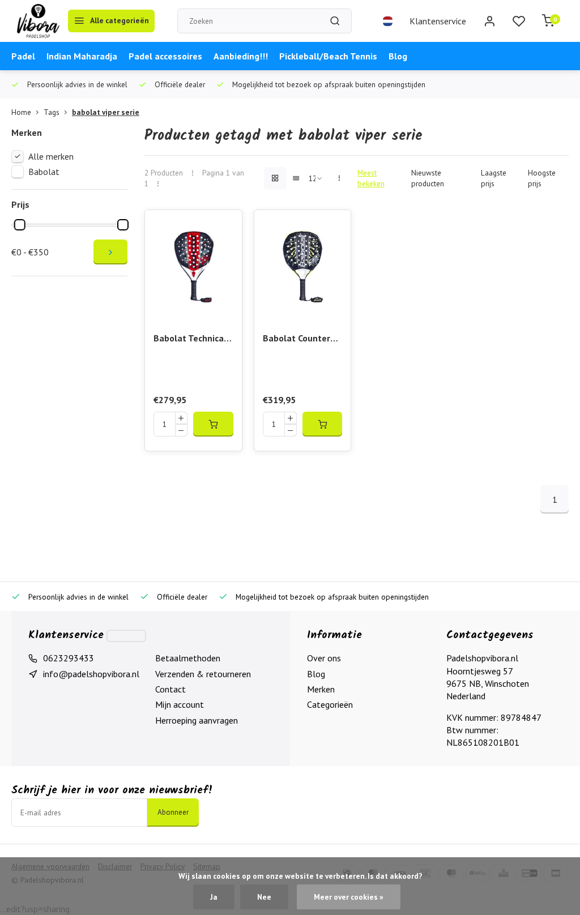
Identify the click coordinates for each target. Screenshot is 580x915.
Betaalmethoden (187, 658)
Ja (214, 897)
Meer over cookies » (348, 897)
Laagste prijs (493, 178)
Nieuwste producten (427, 178)
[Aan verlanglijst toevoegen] (225, 227)
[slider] (19, 224)
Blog (398, 56)
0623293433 (68, 658)
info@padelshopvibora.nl (91, 673)
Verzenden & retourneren (203, 673)
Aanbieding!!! (241, 56)
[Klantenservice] (126, 636)
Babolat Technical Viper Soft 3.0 (190, 338)
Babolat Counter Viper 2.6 (296, 338)
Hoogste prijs (542, 178)
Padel (23, 56)
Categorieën (330, 704)
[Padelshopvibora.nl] (38, 21)
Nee (264, 897)
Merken (321, 689)
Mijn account (179, 704)
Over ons (324, 658)
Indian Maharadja (81, 56)
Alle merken (51, 156)
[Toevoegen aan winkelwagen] (213, 424)
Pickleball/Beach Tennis (328, 56)
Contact (170, 689)
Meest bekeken (371, 178)
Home (21, 112)
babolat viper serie (105, 112)
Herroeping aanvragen (196, 720)
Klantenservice (438, 21)
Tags (51, 112)
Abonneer (173, 812)
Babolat (43, 171)
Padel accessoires (165, 56)
